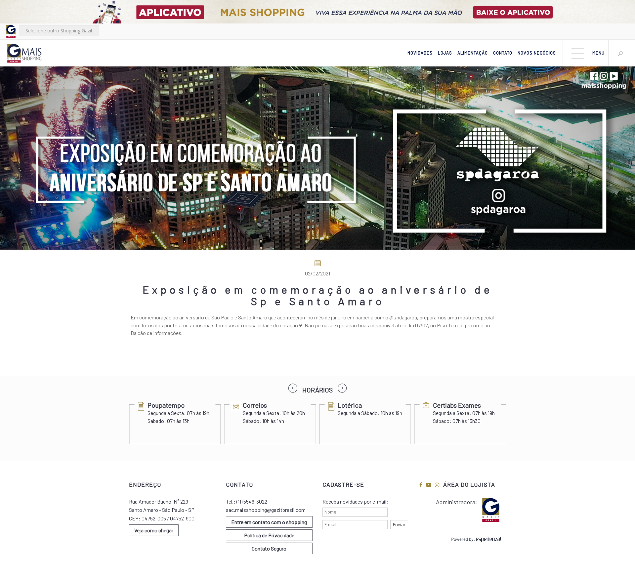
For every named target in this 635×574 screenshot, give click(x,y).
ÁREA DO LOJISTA (469, 484)
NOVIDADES (420, 53)
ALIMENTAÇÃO (472, 53)
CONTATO (502, 53)
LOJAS (445, 53)
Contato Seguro (269, 548)
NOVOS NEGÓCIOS (537, 53)
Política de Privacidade (269, 535)
